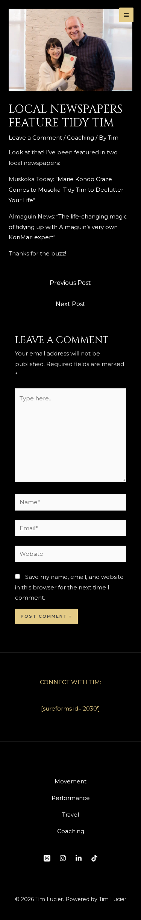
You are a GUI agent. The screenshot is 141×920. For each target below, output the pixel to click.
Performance (71, 798)
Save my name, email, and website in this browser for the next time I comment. (69, 587)
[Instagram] (62, 858)
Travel (70, 814)
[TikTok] (94, 858)
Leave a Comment (35, 137)
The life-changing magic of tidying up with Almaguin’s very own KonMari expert (68, 227)
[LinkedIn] (78, 858)
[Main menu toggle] (126, 15)
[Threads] (47, 858)
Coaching (80, 137)
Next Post (70, 304)
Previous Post (70, 282)
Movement (70, 781)
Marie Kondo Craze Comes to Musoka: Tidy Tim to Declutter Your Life (66, 189)
